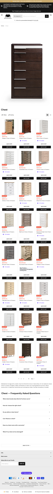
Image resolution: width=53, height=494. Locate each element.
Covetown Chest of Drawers (26, 362)
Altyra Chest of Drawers (42, 138)
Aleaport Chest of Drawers (8, 138)
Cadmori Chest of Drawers (25, 300)
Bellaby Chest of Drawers (8, 232)
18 (28, 378)
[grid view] (47, 114)
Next (32, 378)
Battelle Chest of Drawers (25, 200)
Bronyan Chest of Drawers (8, 264)
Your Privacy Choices (42, 482)
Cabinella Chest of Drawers (8, 300)
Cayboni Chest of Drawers (43, 300)
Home (2, 25)
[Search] (47, 16)
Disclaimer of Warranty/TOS (32, 483)
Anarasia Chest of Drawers (8, 169)
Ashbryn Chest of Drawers (8, 200)
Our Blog (41, 485)
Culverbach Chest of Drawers (42, 362)
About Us (7, 482)
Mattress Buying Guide (14, 485)
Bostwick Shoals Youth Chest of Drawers (44, 232)
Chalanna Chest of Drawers (8, 331)
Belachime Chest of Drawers (43, 200)
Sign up (22, 463)
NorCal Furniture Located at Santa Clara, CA (29, 485)
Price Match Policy (25, 482)
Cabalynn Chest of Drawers (43, 264)
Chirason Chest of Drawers (26, 331)
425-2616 (36, 20)
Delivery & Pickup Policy (7, 483)
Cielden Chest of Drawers (8, 362)
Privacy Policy (34, 482)
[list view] (50, 114)
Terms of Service (42, 483)
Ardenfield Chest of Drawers (26, 169)
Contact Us (12, 482)
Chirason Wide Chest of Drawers (42, 332)
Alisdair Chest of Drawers (25, 138)
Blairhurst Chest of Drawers (26, 232)
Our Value (18, 482)
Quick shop (9, 144)
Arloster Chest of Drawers (43, 169)
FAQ (48, 483)
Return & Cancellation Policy (19, 483)
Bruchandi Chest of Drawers (26, 264)
